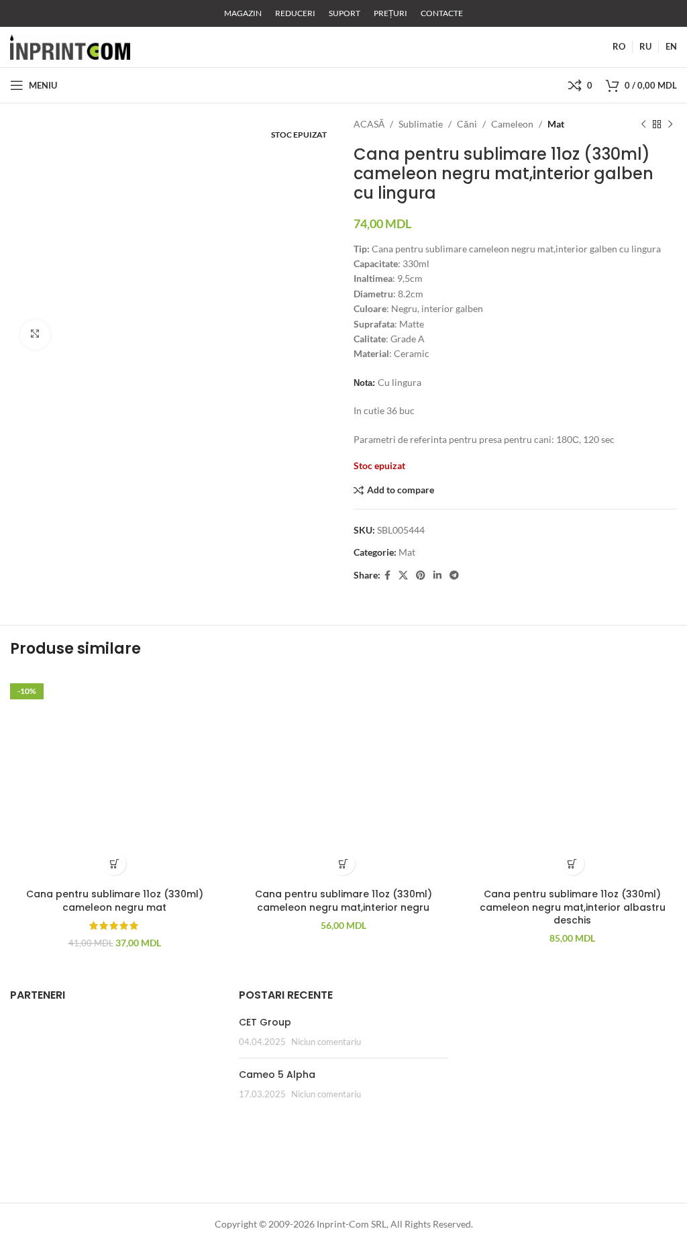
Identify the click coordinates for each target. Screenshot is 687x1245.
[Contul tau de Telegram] (454, 575)
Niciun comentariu (326, 1042)
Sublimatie (421, 124)
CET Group (265, 1022)
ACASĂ (369, 124)
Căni (467, 124)
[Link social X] (403, 575)
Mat (555, 124)
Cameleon (512, 124)
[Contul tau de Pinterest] (420, 575)
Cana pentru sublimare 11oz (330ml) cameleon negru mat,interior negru (343, 900)
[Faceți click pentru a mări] (35, 334)
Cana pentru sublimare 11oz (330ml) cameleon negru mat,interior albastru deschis (573, 907)
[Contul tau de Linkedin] (437, 575)
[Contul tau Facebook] (387, 575)
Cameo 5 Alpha (277, 1074)
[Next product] (670, 124)
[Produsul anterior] (643, 124)
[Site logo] (70, 46)
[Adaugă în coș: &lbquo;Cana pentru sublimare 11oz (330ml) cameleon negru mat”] (114, 863)
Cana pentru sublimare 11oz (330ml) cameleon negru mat (114, 900)
